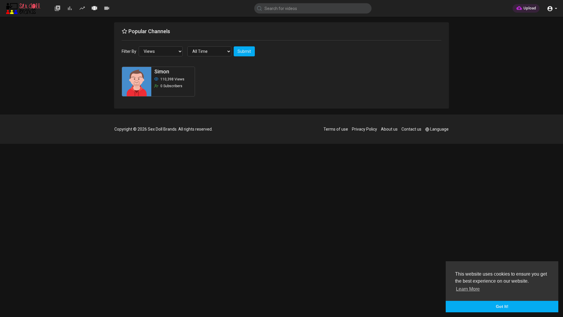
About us (389, 129)
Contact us (411, 129)
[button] (552, 8)
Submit (244, 51)
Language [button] (439, 129)
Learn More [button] (468, 288)
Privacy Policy (364, 129)
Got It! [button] (502, 306)
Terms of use (335, 129)
